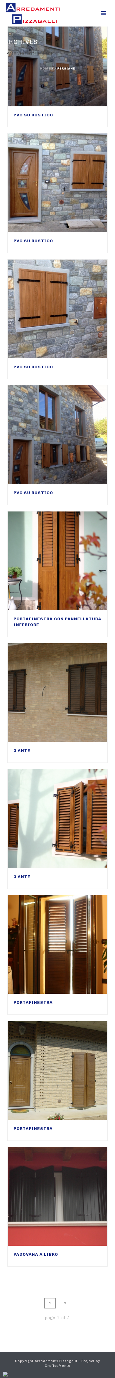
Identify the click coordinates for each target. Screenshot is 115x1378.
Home (45, 68)
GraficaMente (57, 1366)
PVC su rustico (33, 115)
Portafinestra (33, 1002)
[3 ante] (69, 692)
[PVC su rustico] (69, 182)
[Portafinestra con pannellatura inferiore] (69, 560)
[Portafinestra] (69, 944)
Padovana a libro (36, 1254)
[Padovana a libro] (69, 1196)
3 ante (22, 750)
